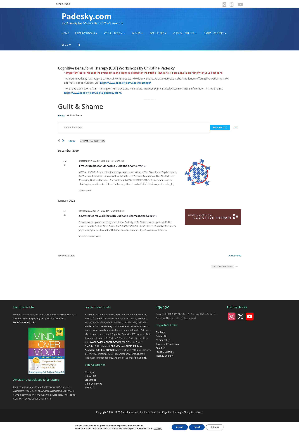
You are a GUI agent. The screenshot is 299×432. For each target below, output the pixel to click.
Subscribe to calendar (222, 266)
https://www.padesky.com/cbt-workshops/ (125, 82)
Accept (179, 427)
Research (89, 387)
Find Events (220, 127)
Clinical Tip (90, 375)
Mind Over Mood (93, 383)
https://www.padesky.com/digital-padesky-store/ (93, 92)
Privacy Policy (163, 339)
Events (61, 115)
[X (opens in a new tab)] (224, 4)
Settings (215, 427)
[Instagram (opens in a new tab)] (232, 4)
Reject (197, 427)
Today (72, 140)
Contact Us (161, 336)
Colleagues (90, 379)
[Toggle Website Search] (79, 44)
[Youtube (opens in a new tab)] (239, 4)
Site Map (160, 332)
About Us (160, 347)
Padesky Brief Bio (165, 351)
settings (158, 428)
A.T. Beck (89, 371)
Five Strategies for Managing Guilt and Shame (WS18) (112, 166)
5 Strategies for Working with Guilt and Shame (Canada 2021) (118, 216)
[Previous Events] (59, 140)
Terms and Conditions (167, 344)
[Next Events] (63, 140)
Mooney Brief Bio (164, 355)
